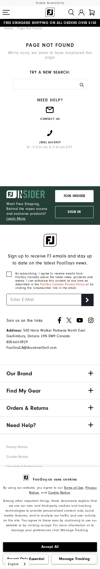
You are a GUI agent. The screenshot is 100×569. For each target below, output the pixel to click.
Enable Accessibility (50, 3)
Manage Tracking (74, 559)
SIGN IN (74, 212)
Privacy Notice (17, 447)
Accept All (50, 547)
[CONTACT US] (50, 112)
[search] (71, 12)
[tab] (92, 12)
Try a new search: (50, 72)
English (13, 564)
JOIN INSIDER (74, 196)
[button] (6, 12)
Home (9, 28)
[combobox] (17, 564)
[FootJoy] (50, 12)
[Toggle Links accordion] (50, 373)
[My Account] (81, 12)
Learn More (16, 218)
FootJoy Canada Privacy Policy (62, 284)
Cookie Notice (59, 492)
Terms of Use (73, 488)
